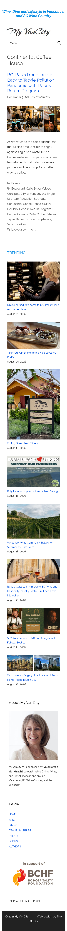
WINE (12, 819)
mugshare (27, 219)
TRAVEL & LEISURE (20, 830)
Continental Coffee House (24, 204)
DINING (13, 825)
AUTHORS (15, 846)
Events (15, 183)
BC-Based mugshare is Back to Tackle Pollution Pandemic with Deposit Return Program (30, 82)
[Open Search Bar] (59, 43)
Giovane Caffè (26, 214)
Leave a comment (23, 229)
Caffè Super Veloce (38, 188)
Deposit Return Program (35, 209)
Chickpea (13, 193)
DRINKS (13, 841)
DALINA (12, 209)
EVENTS (13, 835)
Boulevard (18, 188)
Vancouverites (16, 224)
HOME (12, 814)
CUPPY (46, 204)
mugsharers (43, 219)
